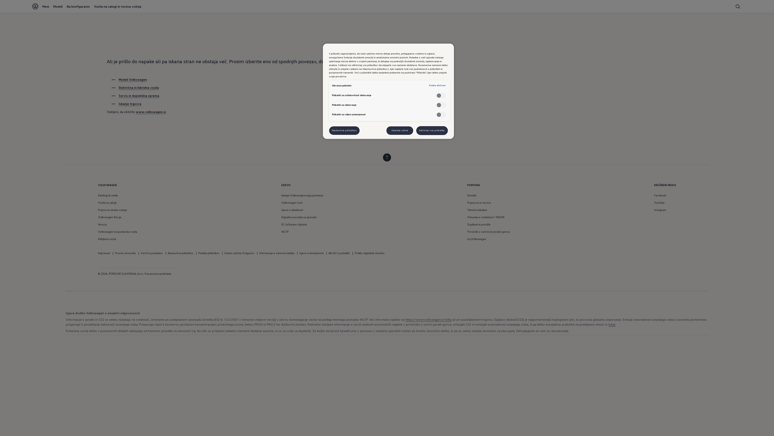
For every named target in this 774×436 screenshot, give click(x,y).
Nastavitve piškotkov (344, 130)
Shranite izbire (399, 130)
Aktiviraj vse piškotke (432, 130)
